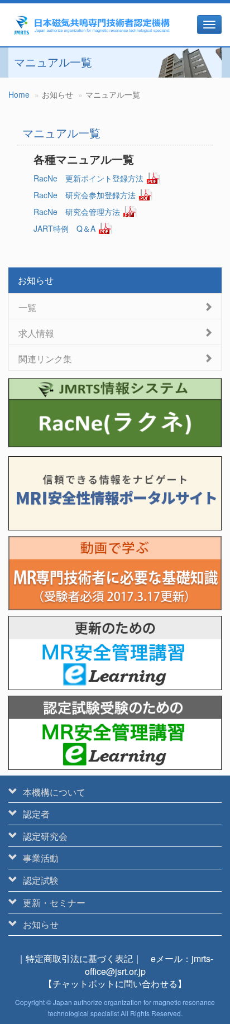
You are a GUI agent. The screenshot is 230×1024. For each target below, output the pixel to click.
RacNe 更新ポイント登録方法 (88, 178)
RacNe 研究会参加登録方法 (84, 194)
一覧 (27, 307)
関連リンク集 (45, 358)
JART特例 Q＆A (64, 228)
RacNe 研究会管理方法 (76, 211)
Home (19, 94)
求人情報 (36, 332)
